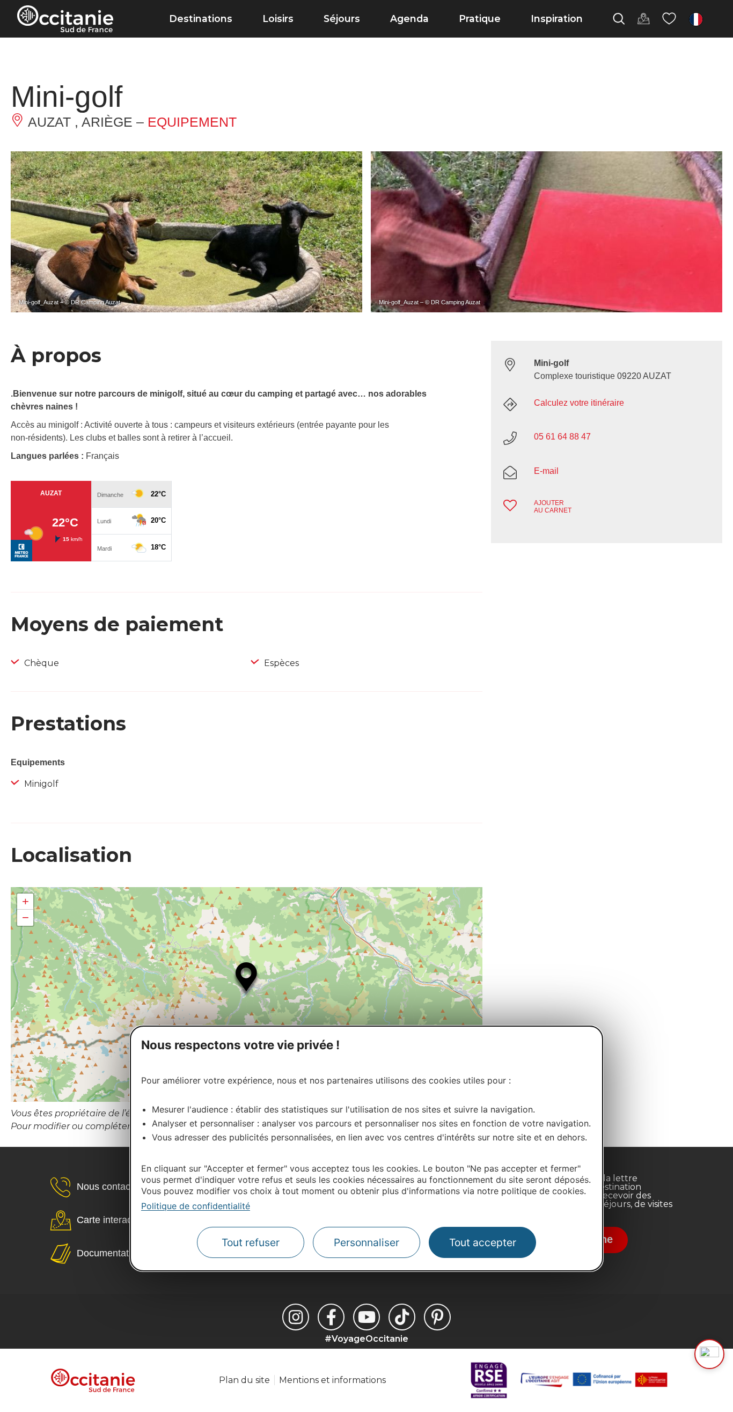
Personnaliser (366, 1242)
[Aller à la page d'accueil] (65, 18)
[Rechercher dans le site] (619, 19)
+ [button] (25, 901)
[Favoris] (669, 19)
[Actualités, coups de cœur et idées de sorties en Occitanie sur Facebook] (331, 1317)
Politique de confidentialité (195, 1206)
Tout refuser (251, 1242)
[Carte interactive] (643, 19)
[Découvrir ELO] (709, 1354)
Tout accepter (482, 1242)
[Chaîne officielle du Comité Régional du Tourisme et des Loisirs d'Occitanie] (366, 1317)
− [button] (25, 917)
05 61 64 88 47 (562, 436)
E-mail (546, 470)
